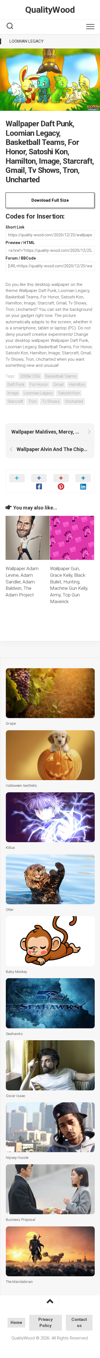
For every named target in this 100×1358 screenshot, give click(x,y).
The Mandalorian (19, 1282)
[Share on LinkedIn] (83, 481)
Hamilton (77, 384)
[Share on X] (17, 481)
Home (16, 1322)
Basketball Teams (60, 376)
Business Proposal (20, 1220)
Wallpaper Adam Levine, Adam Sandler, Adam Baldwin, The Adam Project (22, 582)
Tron (32, 401)
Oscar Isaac (15, 1096)
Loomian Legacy (26, 41)
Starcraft (15, 401)
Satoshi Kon (69, 393)
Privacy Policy (45, 1322)
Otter (10, 910)
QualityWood (50, 9)
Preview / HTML (20, 242)
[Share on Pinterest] (61, 481)
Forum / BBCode (21, 258)
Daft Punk (16, 384)
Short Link (15, 227)
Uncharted (74, 401)
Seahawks (14, 1034)
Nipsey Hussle (17, 1157)
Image (13, 393)
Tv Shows (51, 401)
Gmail (58, 384)
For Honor (39, 384)
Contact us (79, 1322)
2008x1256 (30, 376)
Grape (11, 723)
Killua (10, 847)
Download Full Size (50, 200)
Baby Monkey (16, 972)
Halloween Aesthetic (21, 785)
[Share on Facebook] (39, 481)
